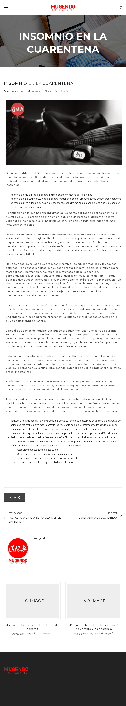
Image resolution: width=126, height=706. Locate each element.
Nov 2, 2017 (19, 633)
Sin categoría (61, 91)
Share (12, 497)
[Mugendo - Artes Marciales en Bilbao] (63, 7)
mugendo (36, 91)
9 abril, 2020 (18, 91)
